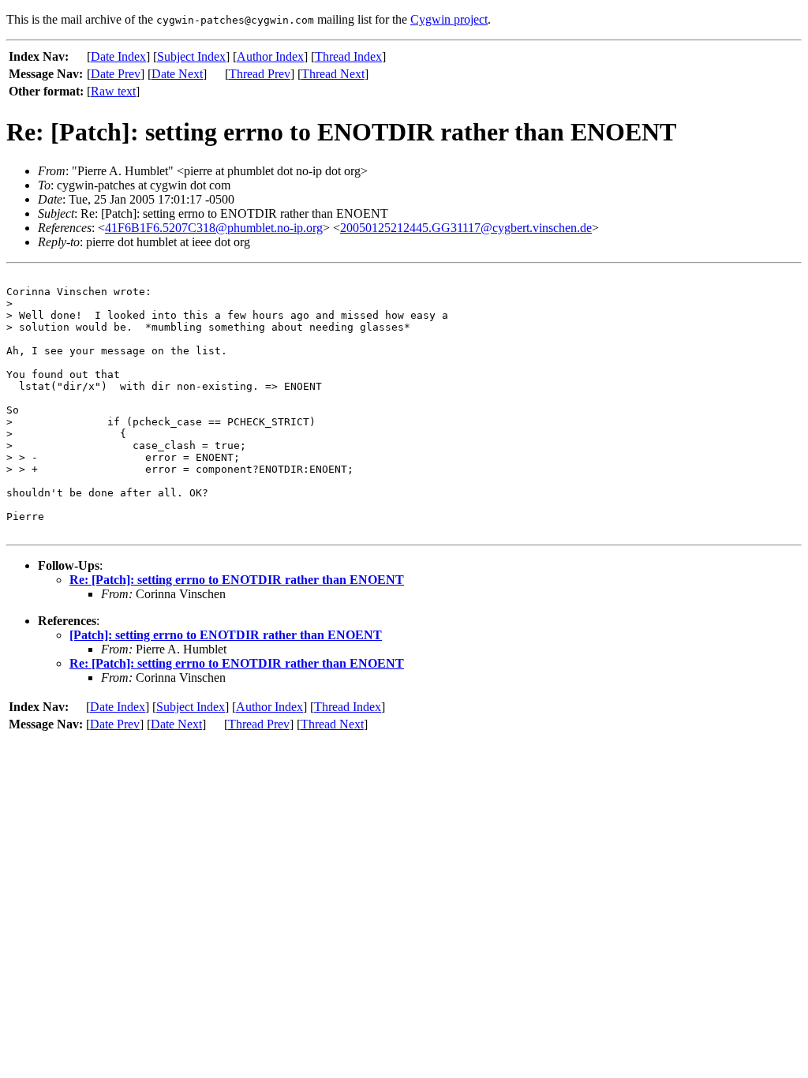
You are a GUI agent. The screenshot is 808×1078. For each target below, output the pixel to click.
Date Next (177, 73)
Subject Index (191, 56)
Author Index (270, 56)
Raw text (113, 91)
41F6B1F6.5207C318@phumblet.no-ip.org (214, 227)
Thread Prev (259, 73)
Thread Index (348, 56)
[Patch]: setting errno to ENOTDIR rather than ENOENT (225, 635)
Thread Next (333, 73)
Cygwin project (449, 19)
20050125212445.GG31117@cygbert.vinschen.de (466, 227)
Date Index (118, 56)
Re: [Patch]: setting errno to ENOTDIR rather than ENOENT (236, 579)
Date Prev (115, 73)
